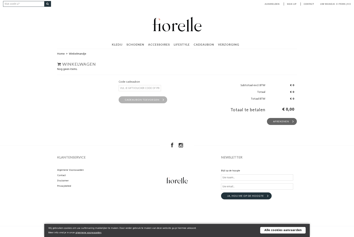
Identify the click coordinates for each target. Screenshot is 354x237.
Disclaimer (63, 181)
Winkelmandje (77, 54)
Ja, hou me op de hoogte (245, 195)
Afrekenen (281, 121)
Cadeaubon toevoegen (142, 99)
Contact (309, 4)
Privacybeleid (64, 186)
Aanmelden (272, 4)
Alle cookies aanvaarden (283, 230)
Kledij (117, 44)
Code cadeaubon (129, 82)
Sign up (291, 4)
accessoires (159, 44)
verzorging (228, 44)
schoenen (135, 44)
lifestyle (182, 44)
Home (61, 54)
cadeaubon (204, 44)
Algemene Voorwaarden (70, 170)
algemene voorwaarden (88, 233)
